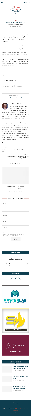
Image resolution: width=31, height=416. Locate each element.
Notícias (15, 20)
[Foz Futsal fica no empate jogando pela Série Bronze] (7, 389)
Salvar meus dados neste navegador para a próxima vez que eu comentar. (14, 235)
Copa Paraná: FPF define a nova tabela (20, 377)
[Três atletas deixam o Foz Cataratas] (15, 175)
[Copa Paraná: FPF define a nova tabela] (7, 379)
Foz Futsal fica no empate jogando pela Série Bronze (19, 387)
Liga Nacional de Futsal (9, 89)
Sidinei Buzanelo (18, 24)
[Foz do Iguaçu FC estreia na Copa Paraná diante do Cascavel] (7, 369)
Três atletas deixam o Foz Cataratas (15, 186)
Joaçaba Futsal (20, 86)
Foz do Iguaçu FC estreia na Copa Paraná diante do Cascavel (21, 367)
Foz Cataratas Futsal (8, 86)
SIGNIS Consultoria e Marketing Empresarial (20, 409)
